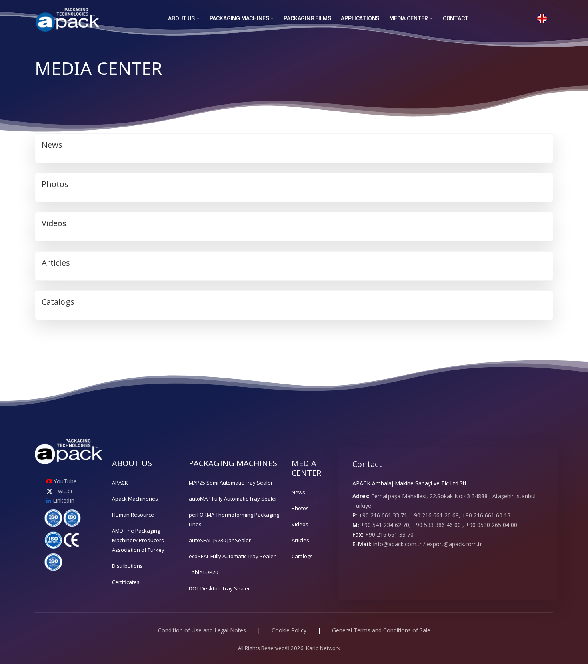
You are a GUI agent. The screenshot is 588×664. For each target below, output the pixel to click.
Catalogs (302, 556)
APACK (120, 482)
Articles (300, 540)
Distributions (127, 565)
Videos (300, 524)
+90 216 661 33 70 (389, 534)
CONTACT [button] (456, 18)
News (298, 492)
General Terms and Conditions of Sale (381, 630)
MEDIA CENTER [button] (408, 18)
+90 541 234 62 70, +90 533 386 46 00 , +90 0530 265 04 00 (439, 525)
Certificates (126, 582)
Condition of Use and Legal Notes (202, 630)
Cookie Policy (289, 630)
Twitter (63, 491)
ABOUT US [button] (181, 18)
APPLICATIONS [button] (360, 18)
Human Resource (133, 514)
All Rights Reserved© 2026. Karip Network (289, 648)
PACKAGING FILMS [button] (307, 18)
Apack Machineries (135, 498)
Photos (300, 508)
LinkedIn (62, 500)
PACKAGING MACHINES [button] (239, 18)
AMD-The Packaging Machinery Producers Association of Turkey (138, 540)
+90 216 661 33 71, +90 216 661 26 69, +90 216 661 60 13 (434, 515)
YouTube (64, 481)
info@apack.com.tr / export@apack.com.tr (427, 544)
